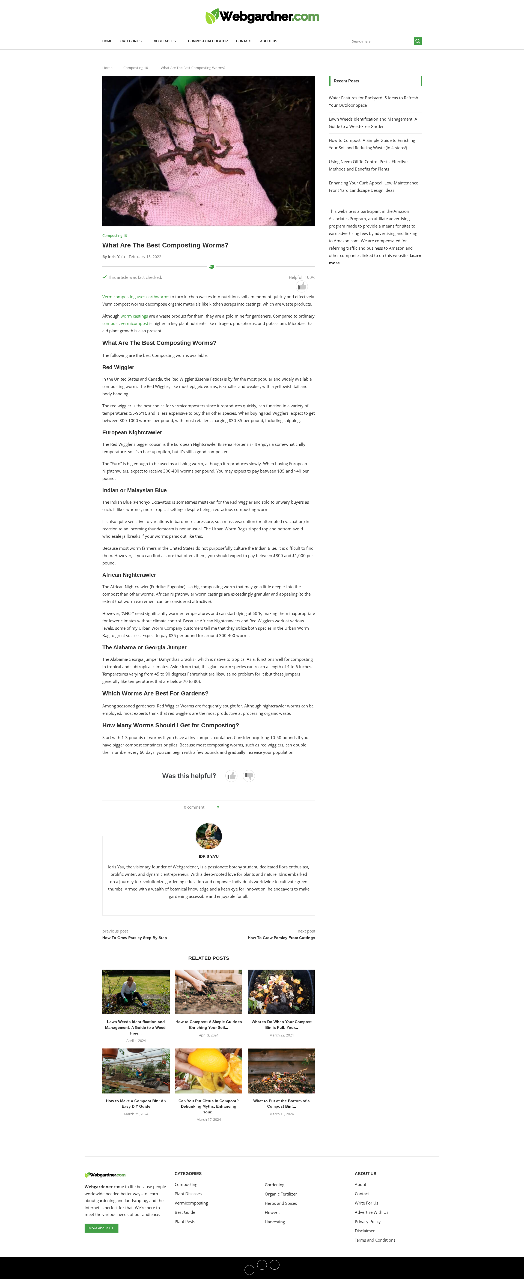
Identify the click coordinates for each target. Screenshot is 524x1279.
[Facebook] (249, 1269)
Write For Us (366, 1203)
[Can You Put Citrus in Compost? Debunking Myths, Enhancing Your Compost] (209, 1070)
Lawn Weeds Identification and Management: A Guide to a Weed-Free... (136, 1027)
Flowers (272, 1213)
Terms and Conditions (375, 1240)
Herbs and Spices (281, 1203)
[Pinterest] (274, 1269)
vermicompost (134, 323)
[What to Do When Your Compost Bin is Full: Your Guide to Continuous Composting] (281, 992)
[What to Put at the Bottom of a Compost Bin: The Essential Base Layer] (281, 1070)
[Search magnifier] (418, 41)
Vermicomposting (191, 1203)
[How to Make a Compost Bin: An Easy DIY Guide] (136, 1070)
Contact (244, 41)
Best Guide (185, 1212)
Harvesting (275, 1222)
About (360, 1184)
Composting (186, 1184)
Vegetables (165, 41)
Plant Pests (185, 1222)
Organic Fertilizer (281, 1194)
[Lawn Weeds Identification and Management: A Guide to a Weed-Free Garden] (136, 992)
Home (107, 41)
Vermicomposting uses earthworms (136, 296)
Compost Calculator (208, 41)
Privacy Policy (368, 1222)
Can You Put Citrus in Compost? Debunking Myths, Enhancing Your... (208, 1106)
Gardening (274, 1185)
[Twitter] (262, 1269)
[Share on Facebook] (224, 807)
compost (110, 323)
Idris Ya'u (116, 256)
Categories (131, 41)
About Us (268, 41)
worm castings (134, 316)
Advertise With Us (371, 1212)
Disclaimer (365, 1231)
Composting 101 (136, 67)
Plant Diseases (188, 1194)
